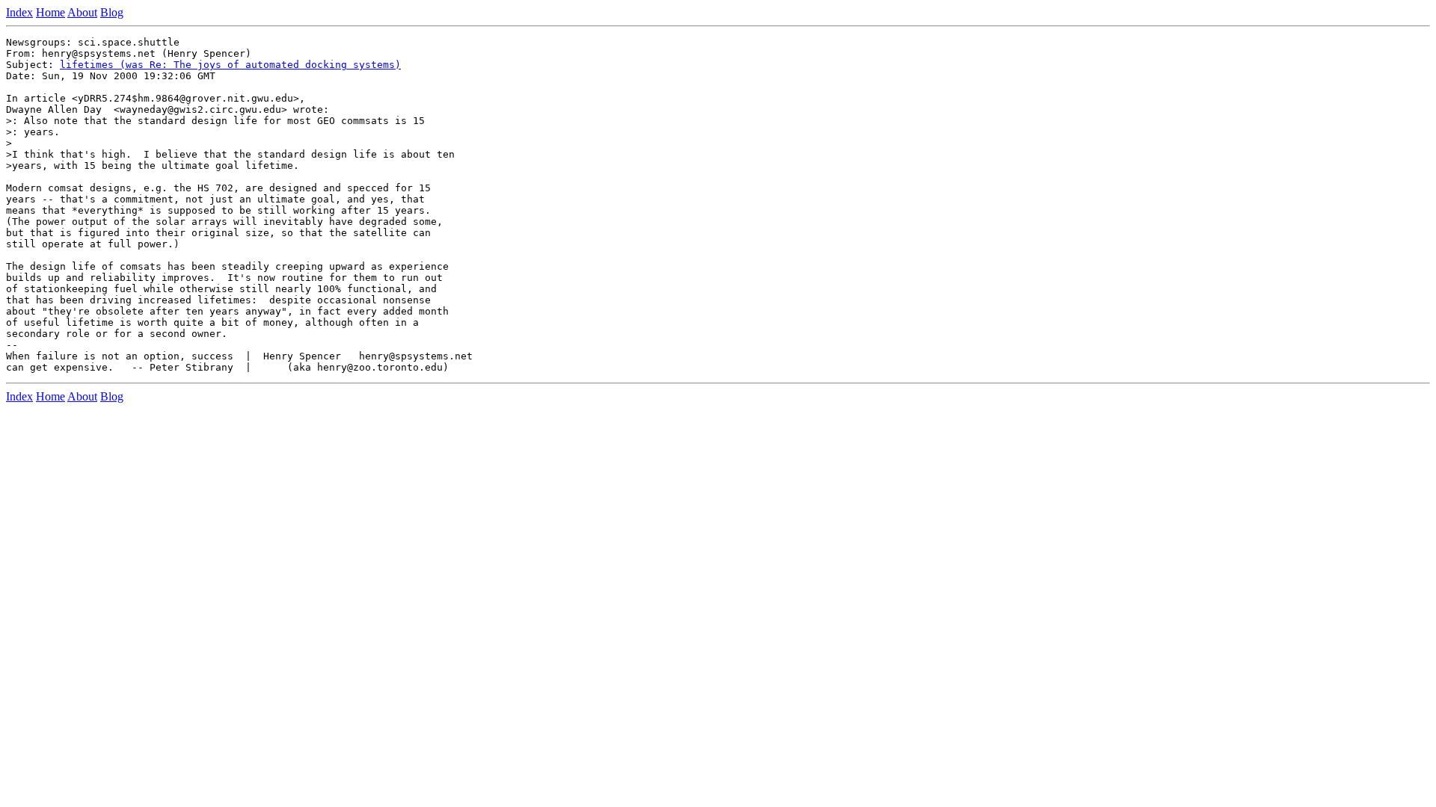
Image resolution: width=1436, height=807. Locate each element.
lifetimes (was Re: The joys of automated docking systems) (230, 64)
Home (50, 12)
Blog (111, 12)
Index (19, 12)
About (82, 12)
